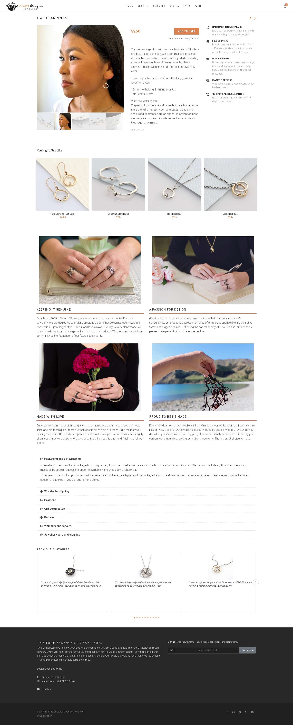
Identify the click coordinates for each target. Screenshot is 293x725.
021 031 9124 (58, 677)
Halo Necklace (174, 213)
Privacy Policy (44, 715)
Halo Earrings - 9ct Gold (62, 213)
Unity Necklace (230, 213)
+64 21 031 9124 (66, 681)
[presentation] (256, 582)
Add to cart (187, 31)
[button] (134, 617)
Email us (46, 689)
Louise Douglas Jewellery (50, 668)
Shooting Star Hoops (118, 213)
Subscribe (248, 650)
